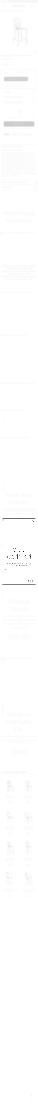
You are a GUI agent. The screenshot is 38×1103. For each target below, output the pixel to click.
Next (30, 581)
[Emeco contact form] (33, 1098)
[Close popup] (33, 521)
